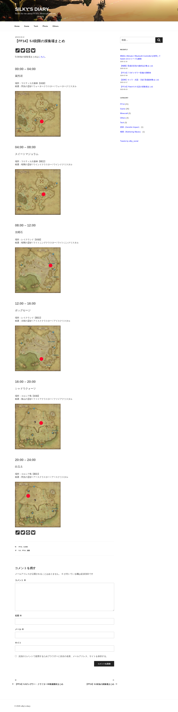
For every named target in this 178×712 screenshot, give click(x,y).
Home (17, 26)
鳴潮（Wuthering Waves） (131, 132)
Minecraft (124, 113)
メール (19, 629)
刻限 (28, 550)
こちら (42, 57)
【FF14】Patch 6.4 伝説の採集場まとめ (136, 87)
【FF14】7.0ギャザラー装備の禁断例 (135, 73)
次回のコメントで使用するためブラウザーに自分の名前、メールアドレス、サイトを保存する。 (63, 656)
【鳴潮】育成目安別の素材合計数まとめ (136, 66)
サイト (18, 643)
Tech (36, 26)
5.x (20, 550)
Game (26, 26)
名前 (18, 615)
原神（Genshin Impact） (130, 127)
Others (56, 26)
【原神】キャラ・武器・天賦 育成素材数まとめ (139, 80)
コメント (20, 580)
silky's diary (32, 9)
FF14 (20, 547)
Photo (45, 26)
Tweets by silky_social (129, 141)
